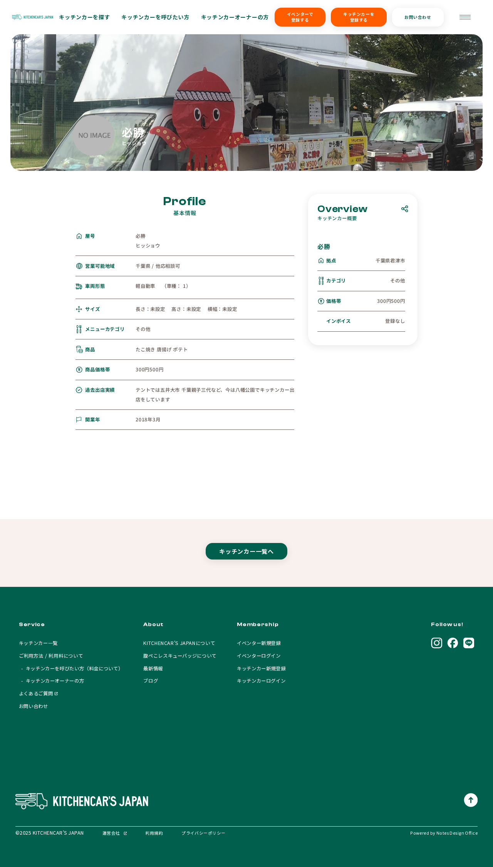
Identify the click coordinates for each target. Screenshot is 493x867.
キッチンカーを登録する (358, 17)
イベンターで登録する (300, 17)
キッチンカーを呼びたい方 (155, 17)
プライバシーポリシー (203, 833)
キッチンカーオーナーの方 (235, 17)
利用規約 (154, 833)
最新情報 (153, 668)
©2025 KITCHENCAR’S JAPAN (49, 832)
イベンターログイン (259, 655)
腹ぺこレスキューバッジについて (179, 655)
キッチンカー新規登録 (261, 668)
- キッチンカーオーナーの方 (51, 680)
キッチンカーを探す (84, 17)
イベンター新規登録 (259, 643)
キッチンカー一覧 (38, 643)
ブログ (150, 680)
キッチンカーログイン (261, 680)
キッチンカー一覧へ (246, 551)
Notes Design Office (457, 833)
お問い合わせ (417, 17)
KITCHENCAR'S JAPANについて (179, 643)
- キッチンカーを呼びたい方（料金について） (71, 668)
